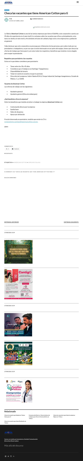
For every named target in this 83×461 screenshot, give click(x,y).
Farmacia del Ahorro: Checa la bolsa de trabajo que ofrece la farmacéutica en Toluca (39, 416)
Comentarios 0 (37, 19)
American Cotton (20, 162)
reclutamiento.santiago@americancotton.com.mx (21, 122)
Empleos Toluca (34, 162)
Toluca (7, 10)
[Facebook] (5, 456)
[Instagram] (11, 456)
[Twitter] (8, 456)
